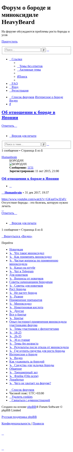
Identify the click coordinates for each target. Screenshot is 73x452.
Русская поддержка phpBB (19, 417)
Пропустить (10, 41)
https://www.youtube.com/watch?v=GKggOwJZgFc (34, 199)
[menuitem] (30, 66)
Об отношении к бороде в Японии (30, 179)
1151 (30, 167)
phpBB (31, 406)
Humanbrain (9, 157)
